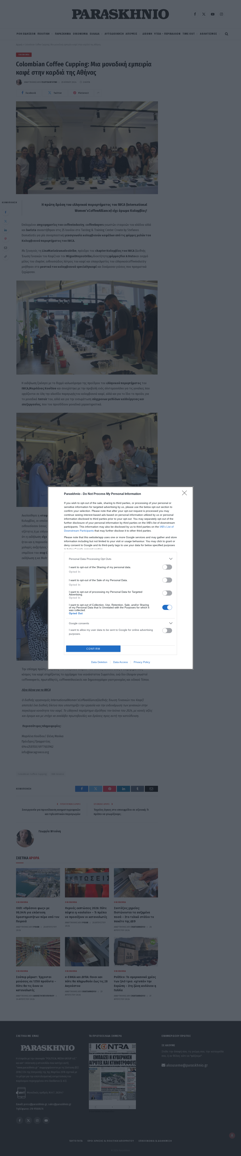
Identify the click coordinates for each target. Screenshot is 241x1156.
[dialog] (120, 578)
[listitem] (120, 559)
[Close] (185, 494)
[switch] (167, 567)
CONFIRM (93, 648)
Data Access (120, 662)
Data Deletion (99, 662)
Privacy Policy (142, 662)
